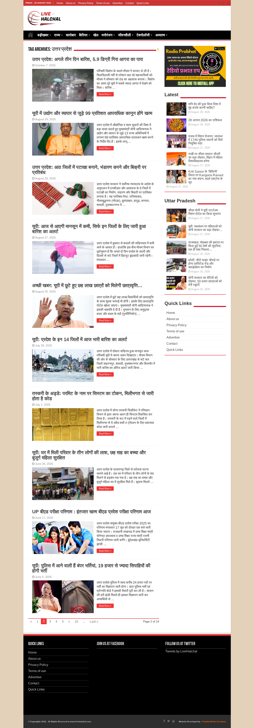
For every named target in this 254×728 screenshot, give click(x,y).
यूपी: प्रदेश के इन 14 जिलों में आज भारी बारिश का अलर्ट (79, 339)
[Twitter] (223, 3)
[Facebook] (219, 3)
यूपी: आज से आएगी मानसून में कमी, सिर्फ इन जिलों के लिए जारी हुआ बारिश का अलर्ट (89, 229)
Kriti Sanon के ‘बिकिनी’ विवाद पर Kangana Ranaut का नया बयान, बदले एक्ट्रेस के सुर (205, 177)
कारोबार (71, 35)
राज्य (57, 35)
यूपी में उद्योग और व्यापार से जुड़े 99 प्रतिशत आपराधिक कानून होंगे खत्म (92, 113)
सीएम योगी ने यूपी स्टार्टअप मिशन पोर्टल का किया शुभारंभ (204, 212)
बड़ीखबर (43, 35)
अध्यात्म (160, 35)
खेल (95, 35)
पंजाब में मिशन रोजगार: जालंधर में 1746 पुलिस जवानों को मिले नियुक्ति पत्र (205, 140)
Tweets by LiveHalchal (181, 651)
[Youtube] (228, 3)
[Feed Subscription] (158, 49)
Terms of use (103, 3)
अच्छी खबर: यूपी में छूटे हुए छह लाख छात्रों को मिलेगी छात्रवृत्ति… (87, 285)
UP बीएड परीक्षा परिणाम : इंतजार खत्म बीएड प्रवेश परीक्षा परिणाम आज (91, 511)
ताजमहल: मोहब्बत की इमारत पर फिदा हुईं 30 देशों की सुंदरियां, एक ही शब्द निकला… (206, 246)
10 (76, 621)
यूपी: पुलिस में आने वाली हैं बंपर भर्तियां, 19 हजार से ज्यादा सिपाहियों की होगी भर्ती (91, 568)
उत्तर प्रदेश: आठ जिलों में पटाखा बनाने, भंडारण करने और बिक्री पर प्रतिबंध (89, 169)
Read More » (105, 94)
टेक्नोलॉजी (143, 35)
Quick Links (143, 3)
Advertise (118, 3)
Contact (129, 3)
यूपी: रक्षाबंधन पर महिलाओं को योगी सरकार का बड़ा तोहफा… (205, 228)
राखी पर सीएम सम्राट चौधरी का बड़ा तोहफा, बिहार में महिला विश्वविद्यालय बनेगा (205, 157)
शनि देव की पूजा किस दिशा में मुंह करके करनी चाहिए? (204, 105)
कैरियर (83, 35)
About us (70, 3)
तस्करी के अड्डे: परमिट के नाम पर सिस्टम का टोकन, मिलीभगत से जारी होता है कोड (93, 396)
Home (60, 3)
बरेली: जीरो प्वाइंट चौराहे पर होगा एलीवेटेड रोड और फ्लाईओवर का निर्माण (203, 263)
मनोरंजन (107, 35)
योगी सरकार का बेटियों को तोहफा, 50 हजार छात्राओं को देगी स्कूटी (205, 281)
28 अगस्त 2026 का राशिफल (205, 120)
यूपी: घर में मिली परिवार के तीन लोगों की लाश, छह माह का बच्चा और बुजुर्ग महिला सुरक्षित (89, 455)
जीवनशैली (124, 35)
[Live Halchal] (44, 17)
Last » (94, 621)
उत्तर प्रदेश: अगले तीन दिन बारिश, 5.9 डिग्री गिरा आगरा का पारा (87, 59)
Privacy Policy (85, 3)
